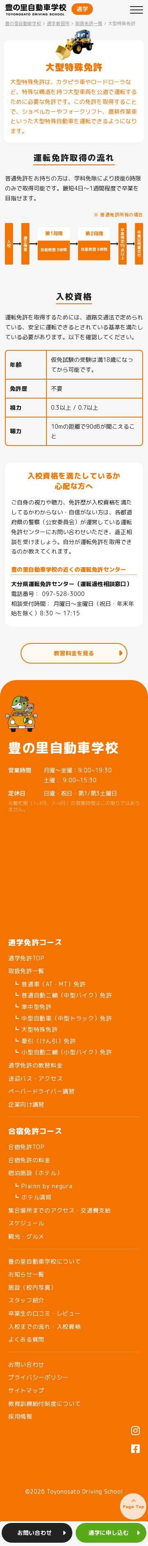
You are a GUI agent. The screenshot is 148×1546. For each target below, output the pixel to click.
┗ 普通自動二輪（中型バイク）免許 (62, 995)
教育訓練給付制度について (44, 1404)
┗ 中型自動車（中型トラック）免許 (62, 1018)
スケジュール (26, 1223)
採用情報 (20, 1416)
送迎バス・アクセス (35, 1078)
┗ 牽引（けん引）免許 (44, 1041)
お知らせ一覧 (26, 1274)
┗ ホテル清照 (32, 1197)
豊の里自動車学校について (44, 1261)
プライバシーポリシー (38, 1377)
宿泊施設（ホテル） (35, 1173)
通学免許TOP (26, 958)
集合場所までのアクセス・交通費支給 (59, 1210)
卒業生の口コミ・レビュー (44, 1313)
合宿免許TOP (26, 1147)
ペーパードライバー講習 (41, 1091)
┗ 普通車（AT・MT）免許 (49, 984)
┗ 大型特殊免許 (35, 1029)
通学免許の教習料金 (35, 1065)
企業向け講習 (26, 1104)
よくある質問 (26, 1339)
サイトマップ (26, 1390)
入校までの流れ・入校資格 (44, 1326)
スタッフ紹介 (26, 1300)
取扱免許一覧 (26, 971)
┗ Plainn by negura (43, 1186)
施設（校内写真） (32, 1287)
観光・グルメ (26, 1236)
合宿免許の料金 (29, 1160)
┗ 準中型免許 (32, 1007)
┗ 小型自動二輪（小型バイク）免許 (62, 1052)
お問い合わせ (26, 1364)
